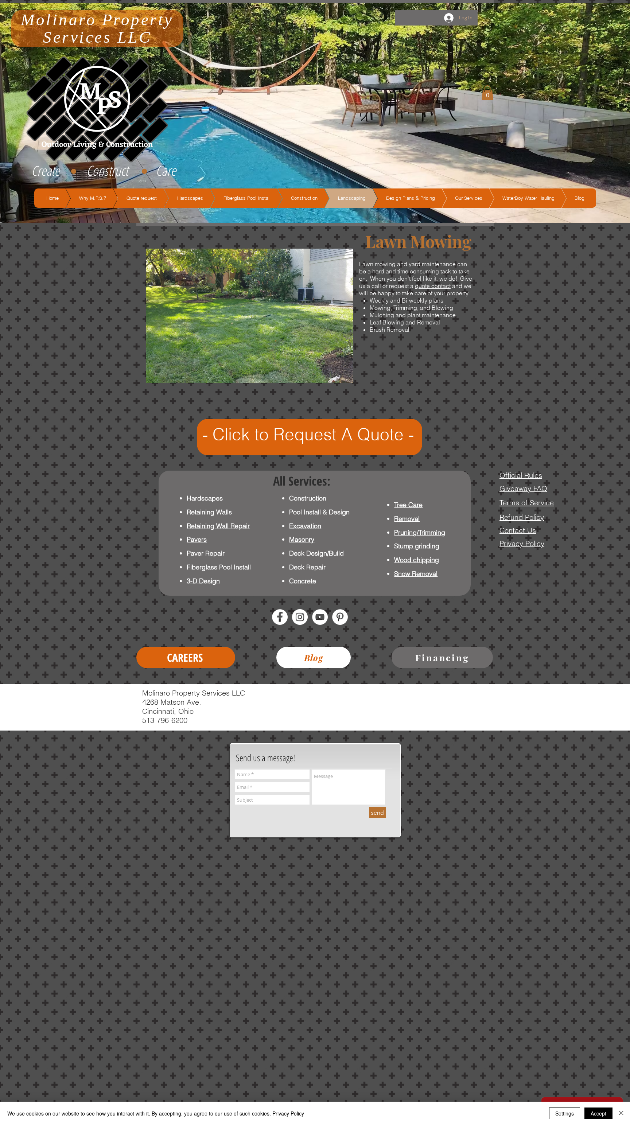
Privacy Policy (288, 1113)
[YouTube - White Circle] (320, 617)
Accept (598, 1113)
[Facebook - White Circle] (280, 617)
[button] (487, 92)
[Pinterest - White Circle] (340, 617)
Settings (564, 1113)
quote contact (433, 285)
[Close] (621, 1113)
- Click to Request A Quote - (308, 434)
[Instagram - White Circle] (300, 617)
